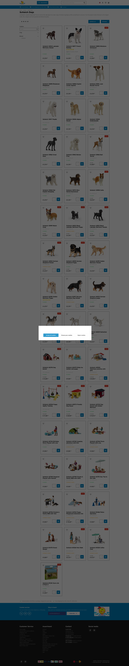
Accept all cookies (51, 335)
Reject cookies (81, 335)
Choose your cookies (66, 335)
